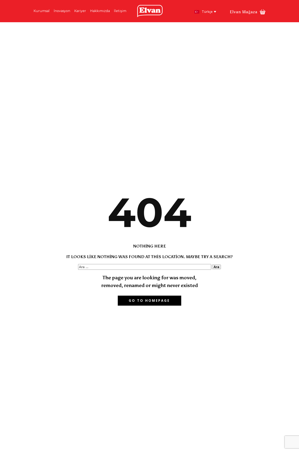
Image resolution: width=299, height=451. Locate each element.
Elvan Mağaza (244, 11)
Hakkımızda (100, 11)
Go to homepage (149, 300)
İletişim (120, 11)
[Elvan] (150, 11)
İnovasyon (62, 11)
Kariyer (80, 11)
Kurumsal (42, 11)
